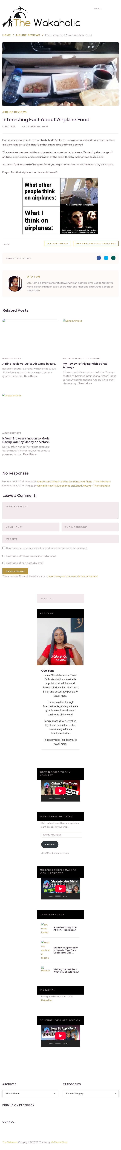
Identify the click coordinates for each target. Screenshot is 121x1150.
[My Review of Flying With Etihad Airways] (91, 336)
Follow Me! (46, 1000)
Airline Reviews (14, 112)
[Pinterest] (111, 1142)
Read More (31, 376)
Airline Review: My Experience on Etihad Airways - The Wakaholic (73, 485)
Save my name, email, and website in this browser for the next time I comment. (47, 548)
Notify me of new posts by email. (25, 563)
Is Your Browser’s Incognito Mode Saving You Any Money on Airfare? (26, 440)
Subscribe (50, 844)
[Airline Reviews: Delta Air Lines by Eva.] (30, 336)
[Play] (45, 798)
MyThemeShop (59, 1142)
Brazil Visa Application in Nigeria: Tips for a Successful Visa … (66, 950)
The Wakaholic (10, 1142)
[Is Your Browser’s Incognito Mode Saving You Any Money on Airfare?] (30, 411)
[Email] (37, 1129)
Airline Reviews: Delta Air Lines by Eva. (29, 364)
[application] (60, 791)
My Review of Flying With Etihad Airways (85, 365)
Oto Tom (9, 126)
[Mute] (70, 798)
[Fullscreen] (75, 798)
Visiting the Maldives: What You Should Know (66, 970)
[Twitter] (21, 1129)
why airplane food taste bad (96, 243)
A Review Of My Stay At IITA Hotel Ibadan (65, 928)
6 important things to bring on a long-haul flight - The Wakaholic (74, 481)
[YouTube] (29, 1129)
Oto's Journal (92, 358)
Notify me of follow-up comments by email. (31, 556)
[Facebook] (4, 1129)
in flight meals (57, 243)
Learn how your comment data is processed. (73, 576)
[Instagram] (13, 1129)
